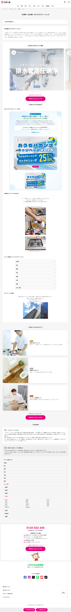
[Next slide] (67, 69)
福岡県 (6, 487)
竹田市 (27, 505)
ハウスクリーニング (12, 9)
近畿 (17, 276)
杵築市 (6, 504)
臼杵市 (48, 505)
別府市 (6, 501)
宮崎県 (6, 510)
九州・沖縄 (18, 287)
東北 (17, 265)
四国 (17, 284)
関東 (17, 269)
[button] (32, 91)
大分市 (48, 501)
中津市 (6, 499)
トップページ (5, 9)
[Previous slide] (6, 69)
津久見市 (27, 504)
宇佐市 (6, 502)
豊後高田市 (28, 507)
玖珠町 (48, 504)
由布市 (6, 505)
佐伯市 (48, 499)
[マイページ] (65, 2)
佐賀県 (6, 490)
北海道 (17, 261)
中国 (17, 280)
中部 (17, 272)
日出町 (27, 502)
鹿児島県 (6, 513)
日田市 (48, 502)
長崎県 (6, 493)
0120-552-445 (30, 609)
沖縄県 (6, 516)
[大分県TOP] (18, 6)
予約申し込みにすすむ (35, 99)
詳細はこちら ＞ (36, 132)
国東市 (27, 501)
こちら (33, 251)
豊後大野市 (7, 507)
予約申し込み (42, 609)
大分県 (19, 9)
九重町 (27, 499)
